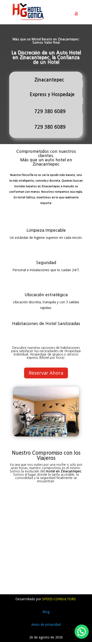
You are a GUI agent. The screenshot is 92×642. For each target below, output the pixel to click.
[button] (82, 632)
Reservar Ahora (46, 373)
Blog (46, 611)
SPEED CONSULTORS (59, 599)
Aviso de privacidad (46, 624)
